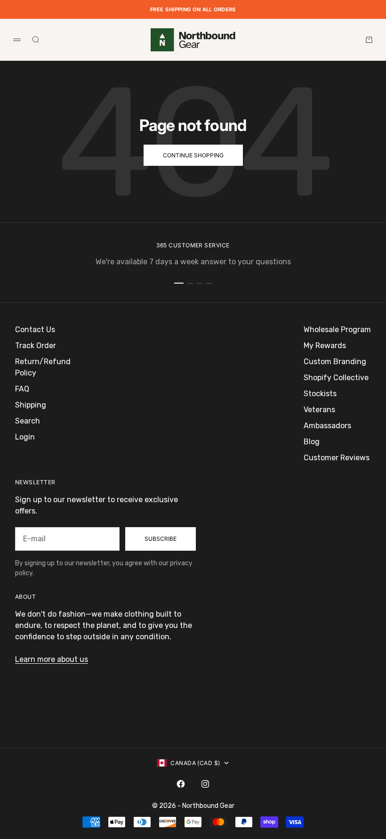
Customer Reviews (337, 457)
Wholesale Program (337, 329)
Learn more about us (51, 659)
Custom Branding (335, 361)
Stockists (320, 393)
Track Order (35, 345)
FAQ (22, 388)
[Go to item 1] (179, 283)
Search (27, 420)
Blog (312, 441)
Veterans (319, 409)
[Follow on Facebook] (180, 784)
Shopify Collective (336, 377)
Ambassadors (327, 425)
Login (25, 436)
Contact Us (35, 329)
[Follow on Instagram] (205, 784)
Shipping (30, 404)
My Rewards (325, 345)
